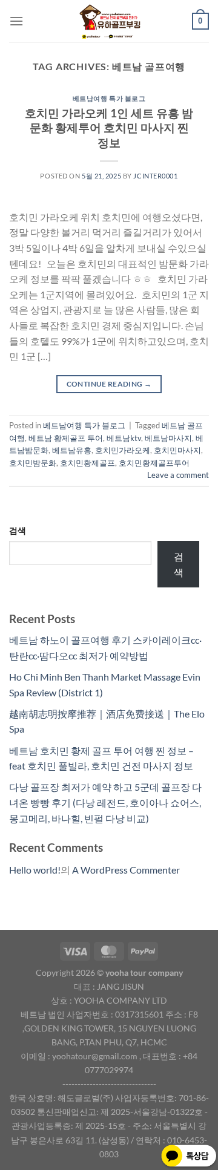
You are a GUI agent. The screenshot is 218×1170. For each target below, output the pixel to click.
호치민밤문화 (32, 463)
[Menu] (16, 21)
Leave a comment (178, 475)
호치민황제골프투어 (154, 463)
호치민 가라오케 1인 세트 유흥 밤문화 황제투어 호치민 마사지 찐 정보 (109, 128)
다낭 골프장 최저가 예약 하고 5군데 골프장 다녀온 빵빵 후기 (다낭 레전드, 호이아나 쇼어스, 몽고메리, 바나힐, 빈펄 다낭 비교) (105, 802)
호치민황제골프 (87, 463)
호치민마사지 (177, 450)
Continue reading (109, 383)
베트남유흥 (71, 450)
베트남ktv (124, 438)
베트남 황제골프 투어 (65, 438)
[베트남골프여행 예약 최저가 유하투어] (108, 21)
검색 (17, 530)
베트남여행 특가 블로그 (109, 98)
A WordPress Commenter (126, 869)
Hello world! (35, 869)
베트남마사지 (168, 438)
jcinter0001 (155, 176)
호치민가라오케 (122, 450)
